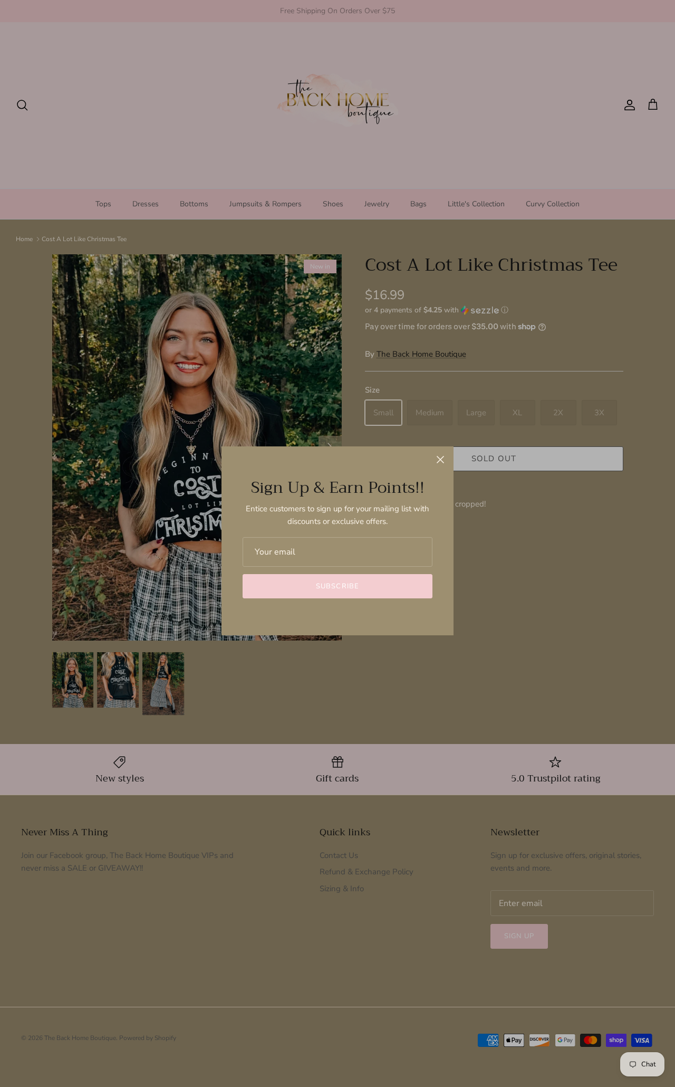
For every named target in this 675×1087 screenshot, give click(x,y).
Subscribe (337, 586)
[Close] (440, 459)
